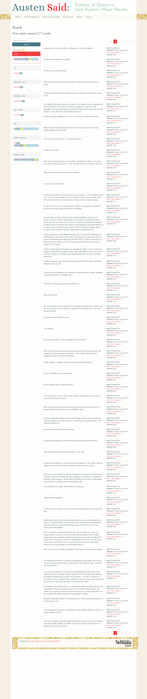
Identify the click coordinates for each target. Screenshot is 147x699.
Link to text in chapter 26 (114, 52)
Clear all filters (18, 50)
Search (79, 16)
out (15, 128)
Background (68, 16)
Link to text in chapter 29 (114, 513)
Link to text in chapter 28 (114, 333)
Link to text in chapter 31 (114, 554)
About (88, 16)
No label (17, 114)
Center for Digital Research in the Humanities (44, 641)
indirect (16, 145)
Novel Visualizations (51, 16)
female (16, 73)
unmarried (17, 101)
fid (15, 143)
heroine (16, 87)
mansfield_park (19, 59)
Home (18, 16)
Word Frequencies (31, 16)
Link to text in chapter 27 (114, 132)
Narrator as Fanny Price (22, 159)
